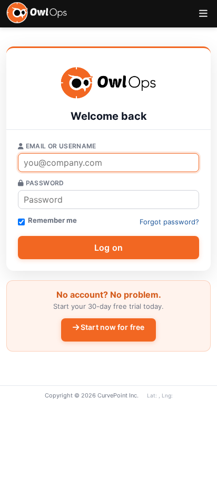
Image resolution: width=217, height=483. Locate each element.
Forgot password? (169, 221)
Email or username (60, 146)
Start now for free (111, 327)
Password (44, 183)
